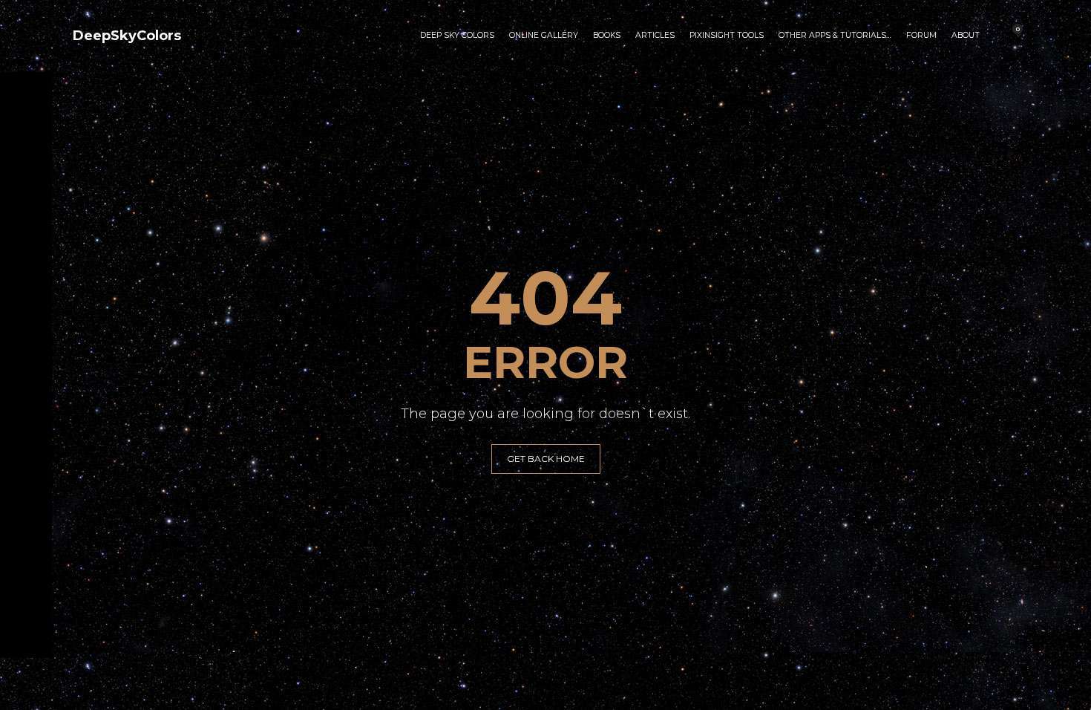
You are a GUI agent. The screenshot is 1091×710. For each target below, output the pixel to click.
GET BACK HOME (546, 458)
